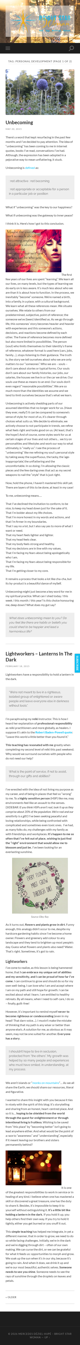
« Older (11, 1297)
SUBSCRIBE (77, 663)
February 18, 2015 (18, 666)
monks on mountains (45, 1082)
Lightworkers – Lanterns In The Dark (39, 657)
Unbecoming (19, 122)
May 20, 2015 (14, 129)
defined (30, 167)
